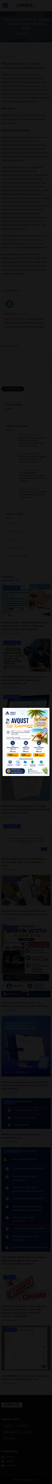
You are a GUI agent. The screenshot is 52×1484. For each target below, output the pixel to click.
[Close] (49, 708)
